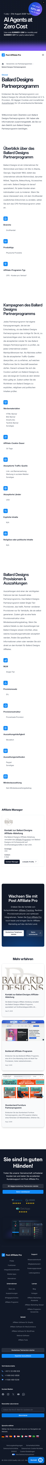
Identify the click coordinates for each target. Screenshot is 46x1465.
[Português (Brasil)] (34, 1436)
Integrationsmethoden (11, 1270)
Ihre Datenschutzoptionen (25, 1454)
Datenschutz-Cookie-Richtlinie (32, 1448)
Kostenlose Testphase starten (14, 933)
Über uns (12, 1289)
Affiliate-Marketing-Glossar (34, 1305)
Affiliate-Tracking (26, 910)
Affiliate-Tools (23, 1340)
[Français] (14, 1436)
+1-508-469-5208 (12, 1380)
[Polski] (30, 1436)
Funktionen (12, 1265)
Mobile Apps (11, 1274)
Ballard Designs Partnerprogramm (14, 67)
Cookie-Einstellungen (27, 1451)
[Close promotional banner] (43, 2)
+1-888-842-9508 (12, 1375)
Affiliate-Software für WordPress (23, 1331)
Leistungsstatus (34, 1273)
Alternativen (11, 1278)
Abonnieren (23, 1415)
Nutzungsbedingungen (15, 1445)
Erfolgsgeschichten (11, 1298)
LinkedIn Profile (28, 862)
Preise (12, 1261)
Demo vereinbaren (33, 933)
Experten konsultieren (23, 1356)
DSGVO (14, 1451)
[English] (7, 1436)
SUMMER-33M (18, 32)
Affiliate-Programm (23, 839)
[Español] (10, 1436)
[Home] (3, 64)
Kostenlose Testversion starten (23, 1350)
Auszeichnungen (12, 1293)
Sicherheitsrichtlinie (33, 1445)
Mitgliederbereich (34, 1264)
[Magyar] (18, 1436)
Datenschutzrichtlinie (10, 1448)
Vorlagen (34, 1293)
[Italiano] (22, 1436)
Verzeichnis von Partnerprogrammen (19, 64)
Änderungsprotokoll (34, 1268)
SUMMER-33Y (10, 35)
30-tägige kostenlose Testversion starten (23, 1186)
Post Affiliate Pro (34, 917)
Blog (34, 1289)
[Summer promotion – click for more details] (23, 25)
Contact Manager (12, 862)
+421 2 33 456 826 (12, 1371)
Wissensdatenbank (34, 1259)
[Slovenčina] (37, 1436)
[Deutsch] (3, 1436)
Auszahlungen (8, 103)
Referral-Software (23, 1335)
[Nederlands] (26, 1436)
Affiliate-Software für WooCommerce (23, 1327)
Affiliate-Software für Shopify (23, 1322)
